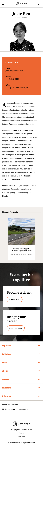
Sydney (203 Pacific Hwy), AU (17, 88)
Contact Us (14, 299)
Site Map (21, 437)
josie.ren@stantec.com (14, 71)
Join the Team (15, 328)
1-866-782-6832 (14, 404)
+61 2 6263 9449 (12, 79)
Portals (21, 433)
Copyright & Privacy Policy (21, 430)
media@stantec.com (24, 409)
